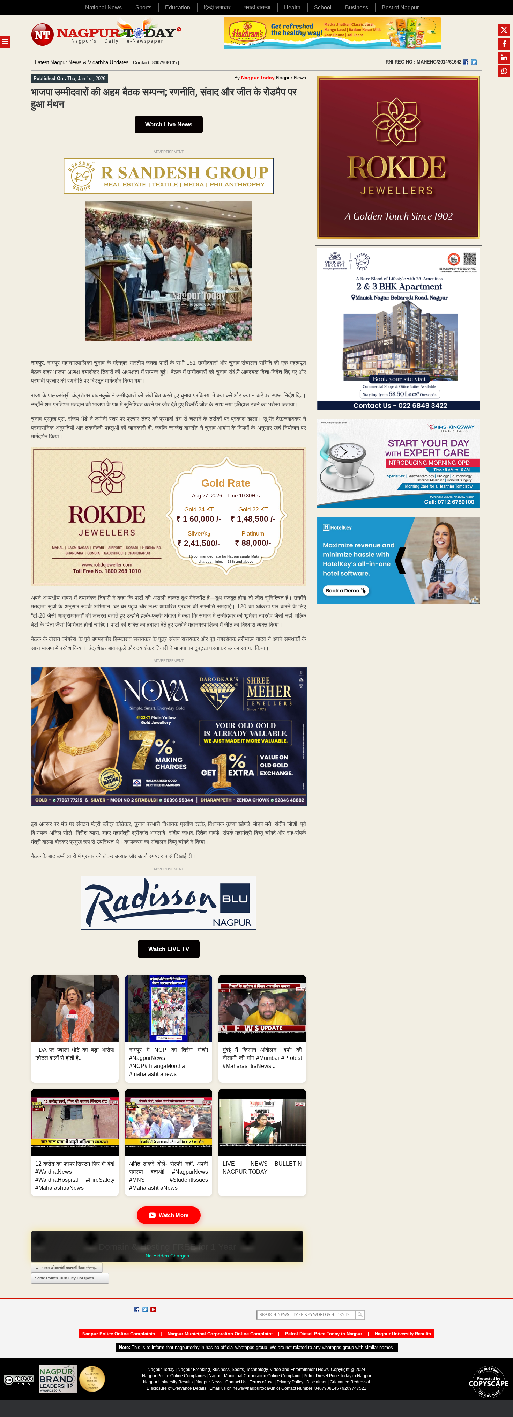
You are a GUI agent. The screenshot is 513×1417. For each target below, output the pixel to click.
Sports (143, 7)
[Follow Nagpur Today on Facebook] (136, 1309)
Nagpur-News (209, 1382)
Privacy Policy (290, 1382)
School (323, 7)
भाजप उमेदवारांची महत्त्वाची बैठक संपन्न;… (67, 1267)
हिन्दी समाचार (217, 7)
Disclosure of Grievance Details (176, 1388)
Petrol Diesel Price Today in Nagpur (323, 1333)
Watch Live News (168, 124)
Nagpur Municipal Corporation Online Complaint (220, 1333)
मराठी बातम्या (257, 7)
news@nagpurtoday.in (254, 1388)
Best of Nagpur (400, 7)
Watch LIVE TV (168, 949)
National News (103, 7)
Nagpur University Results (403, 1333)
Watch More (174, 1215)
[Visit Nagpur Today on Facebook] (465, 62)
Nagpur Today (258, 77)
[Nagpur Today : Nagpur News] (107, 35)
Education (177, 7)
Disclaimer (317, 1382)
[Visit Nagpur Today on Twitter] (474, 62)
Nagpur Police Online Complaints (118, 1333)
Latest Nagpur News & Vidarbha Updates (82, 62)
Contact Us (235, 1382)
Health (292, 7)
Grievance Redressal (350, 1382)
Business (356, 7)
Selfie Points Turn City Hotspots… (70, 1278)
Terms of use (262, 1382)
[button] (75, 1029)
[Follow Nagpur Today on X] (145, 1309)
